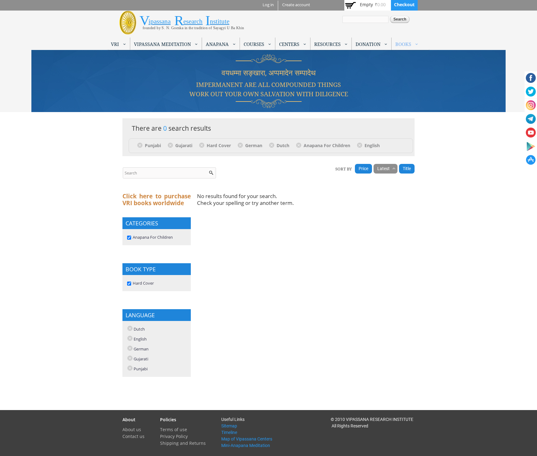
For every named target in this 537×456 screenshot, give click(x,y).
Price (363, 168)
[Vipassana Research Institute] (127, 30)
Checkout (404, 4)
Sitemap (229, 425)
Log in (268, 4)
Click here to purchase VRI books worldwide (156, 199)
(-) (141, 145)
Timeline (229, 432)
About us (131, 429)
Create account (296, 4)
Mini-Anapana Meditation (245, 445)
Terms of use (173, 429)
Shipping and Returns (183, 443)
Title (407, 168)
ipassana (160, 21)
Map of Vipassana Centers (246, 438)
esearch (193, 21)
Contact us (133, 436)
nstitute (219, 21)
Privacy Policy (174, 436)
